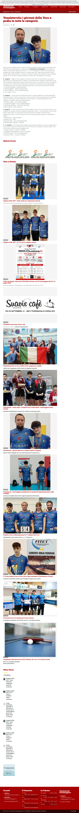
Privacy (12, 11)
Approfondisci (40, 4)
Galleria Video (53, 6)
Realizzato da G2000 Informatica (38, 811)
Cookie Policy (17, 11)
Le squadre (35, 6)
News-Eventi (63, 6)
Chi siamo (26, 6)
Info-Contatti (71, 6)
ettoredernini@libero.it (10, 799)
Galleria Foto (45, 6)
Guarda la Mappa (65, 801)
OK (47, 4)
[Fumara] (9, 770)
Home (20, 6)
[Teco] (30, 154)
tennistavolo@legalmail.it (11, 801)
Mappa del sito (6, 11)
